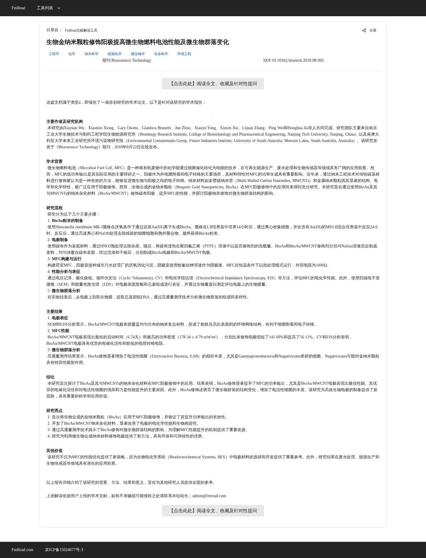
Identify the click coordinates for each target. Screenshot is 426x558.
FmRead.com (22, 550)
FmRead (18, 8)
